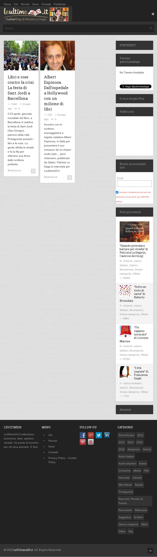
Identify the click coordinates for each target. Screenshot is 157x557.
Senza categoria (130, 314)
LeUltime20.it (23, 550)
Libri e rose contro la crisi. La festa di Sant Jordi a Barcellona (21, 87)
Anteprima (134, 449)
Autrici (133, 265)
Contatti (46, 4)
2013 (122, 442)
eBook (137, 470)
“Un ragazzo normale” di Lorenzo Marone (134, 334)
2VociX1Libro (126, 435)
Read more (14, 170)
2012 (140, 435)
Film (146, 470)
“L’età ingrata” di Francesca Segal (141, 373)
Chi (16, 4)
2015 (140, 442)
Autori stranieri (132, 383)
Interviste (124, 477)
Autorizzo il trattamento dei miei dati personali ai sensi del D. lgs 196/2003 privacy (133, 196)
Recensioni (127, 269)
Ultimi (136, 273)
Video (122, 531)
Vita (130, 531)
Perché (25, 4)
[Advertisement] (136, 135)
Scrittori (138, 517)
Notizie (139, 484)
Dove (35, 4)
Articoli (128, 261)
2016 (122, 449)
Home (7, 4)
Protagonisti (126, 491)
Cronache (124, 470)
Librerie (137, 477)
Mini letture (125, 484)
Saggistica (125, 517)
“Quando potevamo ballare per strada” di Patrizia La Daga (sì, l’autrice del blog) (134, 251)
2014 (131, 442)
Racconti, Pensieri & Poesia (131, 501)
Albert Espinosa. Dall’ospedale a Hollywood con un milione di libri (56, 92)
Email (120, 178)
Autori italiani (126, 456)
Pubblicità (59, 4)
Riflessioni (141, 510)
